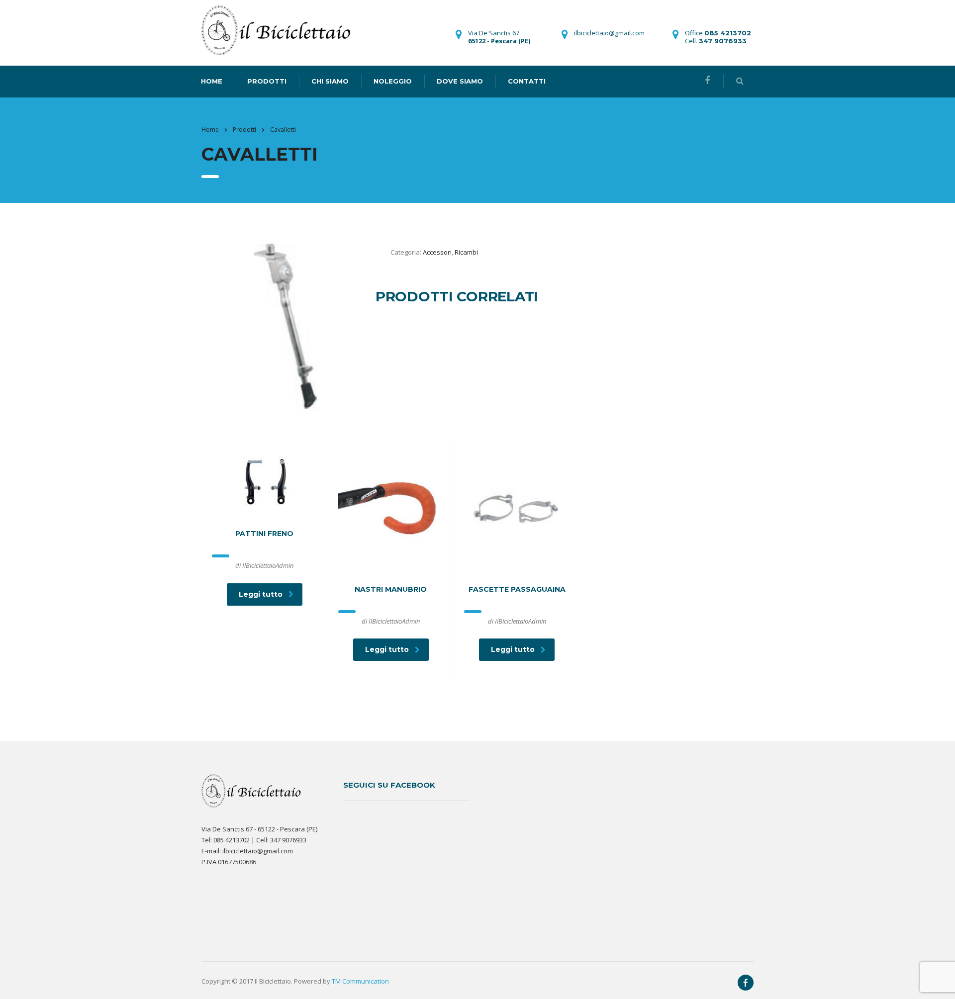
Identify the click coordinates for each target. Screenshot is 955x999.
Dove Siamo (460, 81)
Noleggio (393, 81)
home (211, 81)
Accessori (437, 252)
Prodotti (266, 81)
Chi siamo (330, 81)
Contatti (527, 81)
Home (210, 129)
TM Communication (360, 981)
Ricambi (466, 252)
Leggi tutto (261, 594)
